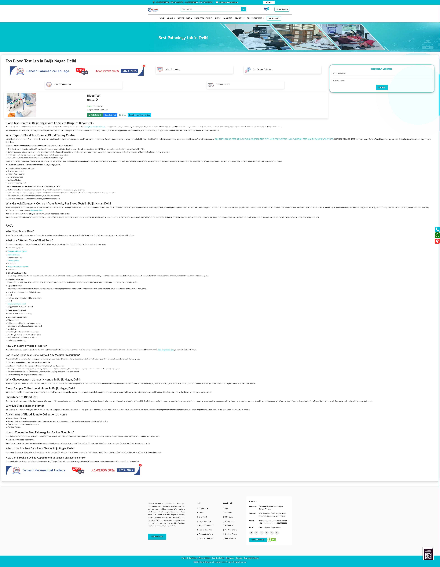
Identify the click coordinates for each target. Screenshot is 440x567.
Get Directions (258, 539)
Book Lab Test (110, 115)
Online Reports (282, 9)
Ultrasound (229, 521)
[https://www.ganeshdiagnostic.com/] (153, 9)
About (170, 18)
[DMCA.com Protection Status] (271, 540)
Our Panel (203, 517)
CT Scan (228, 513)
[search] (243, 9)
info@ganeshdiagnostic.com (228, 2)
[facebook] (251, 533)
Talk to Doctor (274, 18)
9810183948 (95, 115)
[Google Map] (437, 242)
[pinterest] (272, 533)
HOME (161, 18)
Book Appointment (203, 18)
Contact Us (157, 536)
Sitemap (239, 558)
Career (201, 513)
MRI (226, 508)
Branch (238, 18)
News (217, 18)
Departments (184, 18)
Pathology (229, 525)
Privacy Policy (204, 558)
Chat (123, 115)
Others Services (254, 18)
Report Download (206, 525)
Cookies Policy (218, 558)
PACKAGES (227, 18)
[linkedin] (277, 533)
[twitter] (256, 533)
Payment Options (206, 534)
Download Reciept (251, 558)
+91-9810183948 (162, 2)
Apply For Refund (206, 538)
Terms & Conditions (189, 558)
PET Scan (229, 517)
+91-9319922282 (205, 2)
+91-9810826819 (191, 2)
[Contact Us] (437, 230)
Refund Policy (230, 538)
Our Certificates (205, 530)
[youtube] (267, 533)
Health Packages (231, 530)
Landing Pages (231, 534)
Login (269, 2)
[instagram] (262, 533)
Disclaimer (230, 558)
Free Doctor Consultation (139, 115)
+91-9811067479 (177, 2)
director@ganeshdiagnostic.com (270, 527)
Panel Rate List (205, 521)
